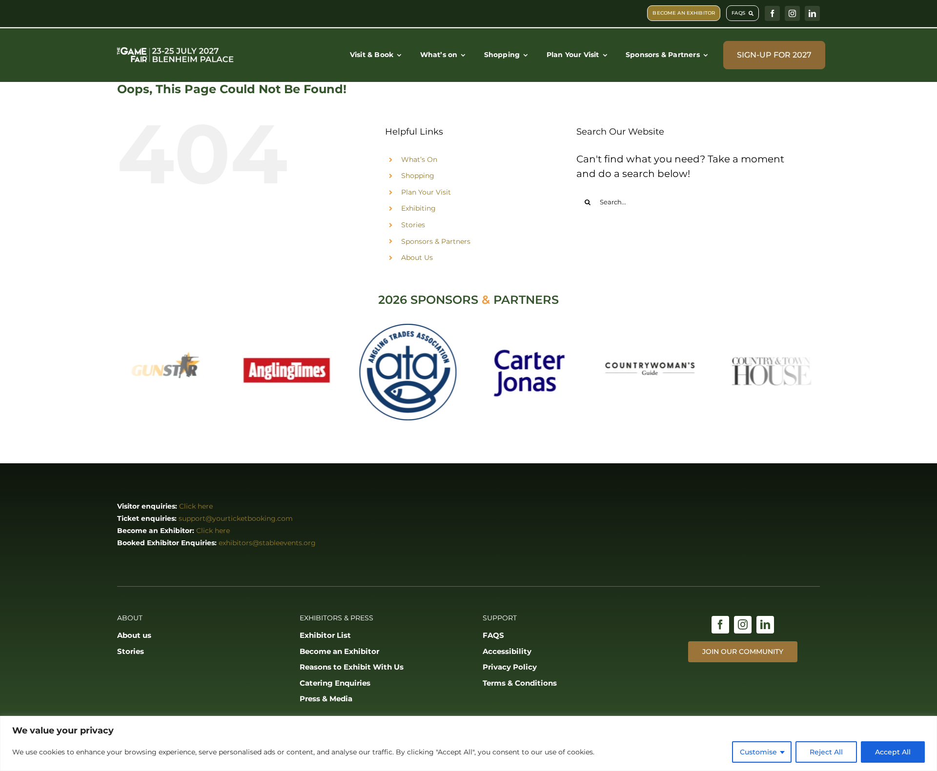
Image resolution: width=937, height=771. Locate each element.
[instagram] (792, 13)
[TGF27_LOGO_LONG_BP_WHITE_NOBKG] (175, 48)
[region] (468, 743)
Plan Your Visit (426, 192)
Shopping (417, 175)
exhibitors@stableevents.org (267, 542)
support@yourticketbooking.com (236, 518)
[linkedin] (812, 13)
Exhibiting (418, 208)
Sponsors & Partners (435, 241)
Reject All (826, 752)
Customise (758, 752)
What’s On (419, 159)
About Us (417, 257)
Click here (196, 506)
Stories (413, 224)
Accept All (893, 752)
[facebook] (772, 13)
